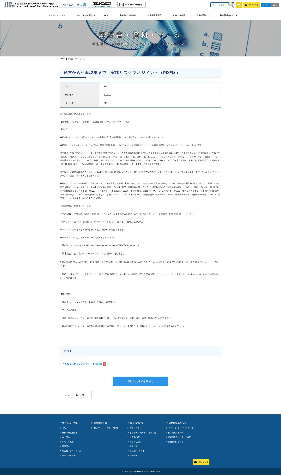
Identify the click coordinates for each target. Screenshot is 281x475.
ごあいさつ (134, 428)
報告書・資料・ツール (71, 451)
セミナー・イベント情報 (104, 428)
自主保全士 (67, 437)
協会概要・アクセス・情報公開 (143, 433)
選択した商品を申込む (140, 381)
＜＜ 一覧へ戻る (76, 395)
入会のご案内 (135, 442)
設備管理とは (203, 15)
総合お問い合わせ (175, 442)
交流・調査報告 (69, 455)
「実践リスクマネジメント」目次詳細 (82, 364)
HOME (62, 59)
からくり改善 (179, 15)
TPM (106, 15)
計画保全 (66, 446)
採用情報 (133, 455)
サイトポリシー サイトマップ (180, 428)
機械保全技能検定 (128, 15)
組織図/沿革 (135, 437)
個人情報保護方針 (175, 433)
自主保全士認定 (154, 15)
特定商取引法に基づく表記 (179, 437)
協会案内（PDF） (137, 451)
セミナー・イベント (56, 15)
